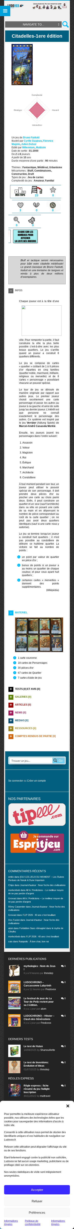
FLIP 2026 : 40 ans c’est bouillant (39, 915)
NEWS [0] (20, 712)
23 (36, 195)
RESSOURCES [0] (25, 728)
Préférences (37, 1212)
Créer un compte (36, 780)
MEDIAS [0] (21, 720)
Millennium (28, 147)
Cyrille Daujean (33, 140)
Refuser (37, 1201)
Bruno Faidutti (31, 137)
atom (43, 1008)
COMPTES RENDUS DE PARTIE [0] (35, 736)
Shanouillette (47, 1050)
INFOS (18, 290)
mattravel (45, 1096)
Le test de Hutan (33, 1046)
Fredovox (50, 989)
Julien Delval (28, 144)
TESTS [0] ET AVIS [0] (27, 689)
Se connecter (15, 780)
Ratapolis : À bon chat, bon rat (34, 941)
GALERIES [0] (23, 696)
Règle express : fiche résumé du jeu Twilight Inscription (37, 1089)
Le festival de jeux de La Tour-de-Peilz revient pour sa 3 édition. (39, 1002)
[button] (68, 1106)
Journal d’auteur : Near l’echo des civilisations (43, 885)
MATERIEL (21, 612)
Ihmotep (48, 973)
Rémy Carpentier (16, 906)
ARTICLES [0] (23, 704)
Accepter (37, 1190)
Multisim (41, 147)
